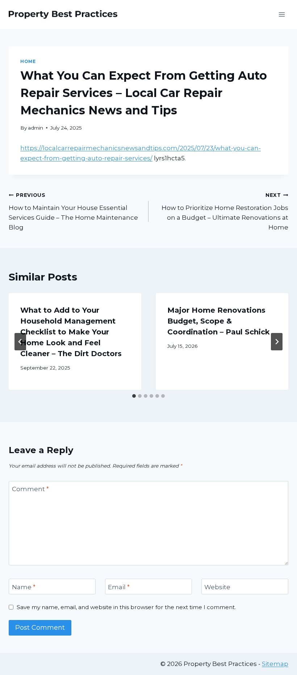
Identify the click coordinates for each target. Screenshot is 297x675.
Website (217, 586)
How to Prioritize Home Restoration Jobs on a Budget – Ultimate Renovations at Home (225, 211)
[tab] (134, 396)
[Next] (277, 341)
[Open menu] (281, 14)
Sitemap (275, 663)
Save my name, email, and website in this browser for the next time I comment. (126, 607)
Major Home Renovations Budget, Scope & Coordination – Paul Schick (218, 321)
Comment (30, 489)
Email (119, 586)
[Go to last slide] (20, 341)
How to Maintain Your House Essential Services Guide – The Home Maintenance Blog (73, 211)
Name (23, 586)
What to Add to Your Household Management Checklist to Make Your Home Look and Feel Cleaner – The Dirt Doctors (71, 332)
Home (27, 61)
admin (35, 128)
